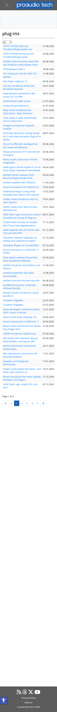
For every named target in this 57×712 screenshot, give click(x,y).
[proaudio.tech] (34, 5)
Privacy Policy (29, 697)
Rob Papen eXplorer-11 (15, 81)
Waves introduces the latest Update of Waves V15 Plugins (22, 378)
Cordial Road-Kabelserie (16, 105)
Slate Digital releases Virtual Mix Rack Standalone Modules (20, 259)
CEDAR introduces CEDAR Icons (19, 333)
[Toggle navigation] (7, 5)
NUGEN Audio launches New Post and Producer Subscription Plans (20, 63)
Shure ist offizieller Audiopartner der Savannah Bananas (20, 145)
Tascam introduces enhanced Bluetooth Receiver (18, 87)
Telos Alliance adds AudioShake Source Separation (20, 119)
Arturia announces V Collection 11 (21, 321)
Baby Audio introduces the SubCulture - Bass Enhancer (18, 112)
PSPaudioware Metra (14, 69)
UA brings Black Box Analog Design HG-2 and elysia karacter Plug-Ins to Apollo (22, 136)
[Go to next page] (37, 403)
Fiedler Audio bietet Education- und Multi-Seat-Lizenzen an (22, 370)
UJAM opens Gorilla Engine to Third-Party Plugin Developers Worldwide (22, 169)
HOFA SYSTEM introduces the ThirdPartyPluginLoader (18, 55)
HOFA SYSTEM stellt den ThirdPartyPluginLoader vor (17, 48)
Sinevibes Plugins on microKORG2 (21, 245)
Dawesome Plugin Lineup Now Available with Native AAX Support (21, 193)
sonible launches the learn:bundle (21, 280)
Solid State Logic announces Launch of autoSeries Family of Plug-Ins (22, 216)
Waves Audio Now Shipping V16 (20, 317)
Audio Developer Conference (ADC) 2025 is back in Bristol (21, 311)
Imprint (28, 702)
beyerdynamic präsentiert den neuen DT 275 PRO (19, 95)
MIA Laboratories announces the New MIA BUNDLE (20, 355)
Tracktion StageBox (13, 300)
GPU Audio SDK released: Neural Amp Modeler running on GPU (20, 340)
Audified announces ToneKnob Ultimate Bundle (19, 287)
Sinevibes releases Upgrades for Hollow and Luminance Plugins (20, 239)
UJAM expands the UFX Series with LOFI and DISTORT (21, 231)
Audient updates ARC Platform (19, 182)
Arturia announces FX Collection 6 (21, 187)
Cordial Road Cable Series (16, 101)
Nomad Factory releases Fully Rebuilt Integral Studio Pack (18, 176)
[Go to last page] (43, 403)
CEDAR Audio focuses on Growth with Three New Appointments (20, 224)
